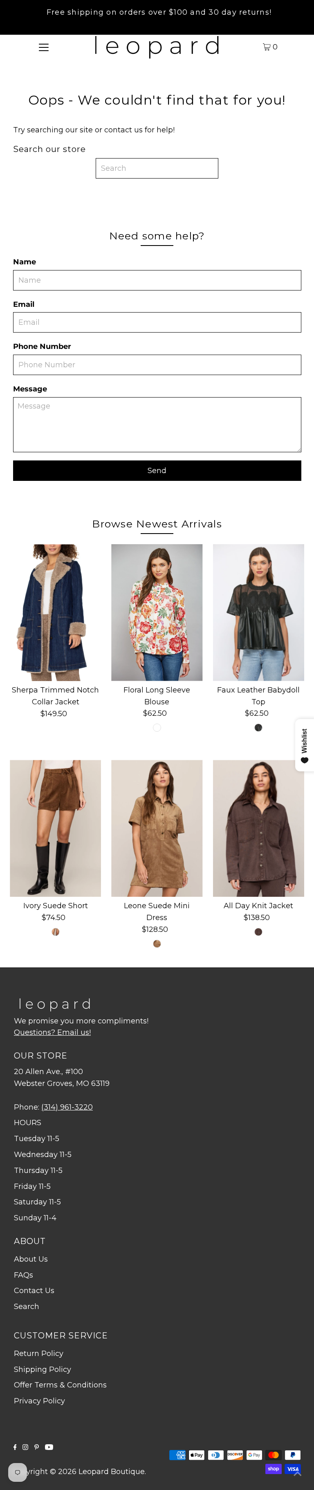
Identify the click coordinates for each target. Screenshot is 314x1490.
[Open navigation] (43, 46)
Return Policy (38, 1353)
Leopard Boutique (111, 1471)
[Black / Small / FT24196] (258, 728)
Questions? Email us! (52, 1032)
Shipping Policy (42, 1369)
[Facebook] (15, 1447)
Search (26, 1306)
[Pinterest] (36, 1447)
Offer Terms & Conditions (60, 1385)
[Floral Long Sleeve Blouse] (156, 612)
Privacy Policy (39, 1400)
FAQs (23, 1275)
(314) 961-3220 (67, 1107)
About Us (31, 1259)
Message (30, 388)
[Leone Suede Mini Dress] (156, 828)
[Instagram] (25, 1447)
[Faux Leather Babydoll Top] (258, 612)
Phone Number (42, 346)
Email (23, 304)
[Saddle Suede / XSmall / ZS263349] (56, 932)
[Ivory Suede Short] (55, 828)
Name (24, 261)
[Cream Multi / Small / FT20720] (157, 728)
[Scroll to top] (297, 1473)
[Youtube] (49, 1447)
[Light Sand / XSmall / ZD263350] (157, 944)
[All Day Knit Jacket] (258, 828)
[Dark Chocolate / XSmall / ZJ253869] (258, 932)
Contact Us (34, 1290)
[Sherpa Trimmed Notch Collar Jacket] (55, 612)
